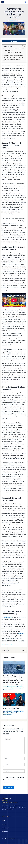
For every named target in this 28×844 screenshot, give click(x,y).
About (3, 820)
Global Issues (16, 686)
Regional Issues (14, 688)
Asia (4, 686)
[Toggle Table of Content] (23, 46)
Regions (21, 688)
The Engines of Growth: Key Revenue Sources (13, 53)
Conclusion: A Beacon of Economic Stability (12, 59)
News (21, 686)
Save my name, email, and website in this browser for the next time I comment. (13, 780)
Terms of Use (5, 831)
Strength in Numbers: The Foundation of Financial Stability (13, 49)
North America (6, 688)
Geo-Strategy (9, 686)
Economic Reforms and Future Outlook (13, 57)
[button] (25, 2)
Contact (4, 824)
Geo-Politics (16, 684)
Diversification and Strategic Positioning (14, 55)
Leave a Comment (7, 684)
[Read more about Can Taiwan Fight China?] (13, 699)
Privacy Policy (5, 827)
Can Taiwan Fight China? (11, 708)
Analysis (21, 684)
